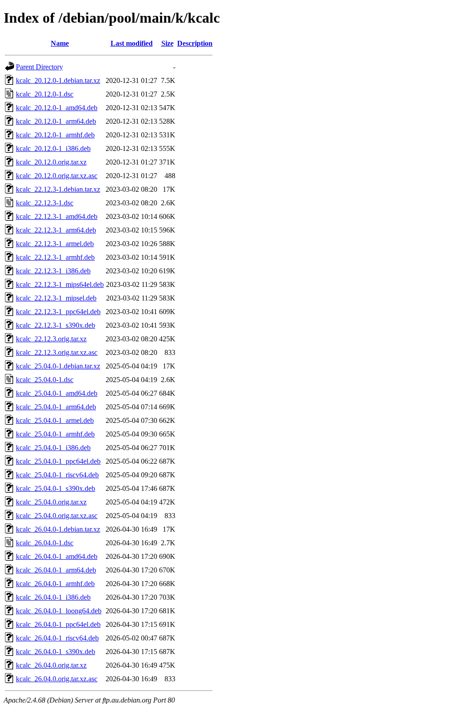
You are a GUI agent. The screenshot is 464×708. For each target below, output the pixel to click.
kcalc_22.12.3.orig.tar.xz (51, 339)
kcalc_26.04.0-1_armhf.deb (55, 583)
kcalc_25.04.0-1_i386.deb (53, 447)
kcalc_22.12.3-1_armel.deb (55, 243)
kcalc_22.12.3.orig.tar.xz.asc (56, 352)
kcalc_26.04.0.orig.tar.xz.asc (56, 679)
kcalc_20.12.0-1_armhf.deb (55, 135)
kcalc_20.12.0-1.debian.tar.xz (58, 80)
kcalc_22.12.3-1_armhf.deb (55, 257)
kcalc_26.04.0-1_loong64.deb (59, 611)
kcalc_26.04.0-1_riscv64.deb (57, 638)
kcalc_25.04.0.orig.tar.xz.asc (56, 515)
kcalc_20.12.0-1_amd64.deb (56, 108)
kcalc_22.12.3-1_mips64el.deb (60, 284)
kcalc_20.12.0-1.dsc (44, 94)
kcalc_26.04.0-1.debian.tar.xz (58, 529)
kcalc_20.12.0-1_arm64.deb (56, 121)
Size (167, 43)
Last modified (132, 43)
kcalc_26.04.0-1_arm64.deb (56, 570)
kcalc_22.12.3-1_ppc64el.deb (58, 311)
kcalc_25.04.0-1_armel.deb (55, 420)
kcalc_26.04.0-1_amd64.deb (56, 556)
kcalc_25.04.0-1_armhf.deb (55, 434)
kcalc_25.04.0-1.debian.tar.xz (58, 366)
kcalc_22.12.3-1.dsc (44, 203)
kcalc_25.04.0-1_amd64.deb (56, 393)
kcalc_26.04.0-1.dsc (44, 543)
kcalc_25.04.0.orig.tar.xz (51, 502)
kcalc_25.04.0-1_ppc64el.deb (58, 461)
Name (60, 43)
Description (195, 43)
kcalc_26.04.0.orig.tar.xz (51, 665)
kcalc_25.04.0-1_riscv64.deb (57, 475)
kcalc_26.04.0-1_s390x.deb (55, 651)
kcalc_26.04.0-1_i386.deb (53, 597)
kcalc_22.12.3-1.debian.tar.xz (58, 189)
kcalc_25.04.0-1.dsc (44, 379)
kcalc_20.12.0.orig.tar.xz (51, 162)
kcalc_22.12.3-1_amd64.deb (56, 216)
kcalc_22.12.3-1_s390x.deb (55, 325)
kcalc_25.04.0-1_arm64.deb (56, 407)
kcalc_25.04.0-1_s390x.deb (55, 488)
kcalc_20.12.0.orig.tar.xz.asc (56, 175)
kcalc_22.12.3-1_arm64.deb (56, 230)
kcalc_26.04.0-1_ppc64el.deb (58, 624)
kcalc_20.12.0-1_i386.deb (53, 148)
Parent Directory (39, 67)
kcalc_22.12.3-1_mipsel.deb (56, 298)
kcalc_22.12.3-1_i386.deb (53, 271)
